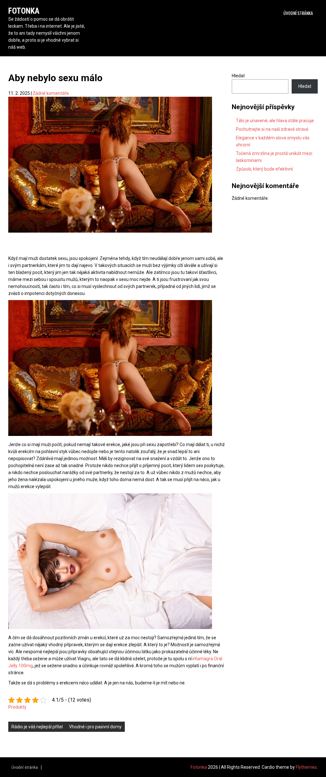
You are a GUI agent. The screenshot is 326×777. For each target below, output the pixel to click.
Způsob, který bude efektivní (264, 169)
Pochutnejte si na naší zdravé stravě (272, 129)
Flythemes (306, 767)
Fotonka (23, 11)
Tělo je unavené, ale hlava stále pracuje (275, 120)
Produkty (17, 707)
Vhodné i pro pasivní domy (95, 726)
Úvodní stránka (298, 13)
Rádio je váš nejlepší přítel (37, 726)
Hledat (238, 75)
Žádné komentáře (51, 93)
